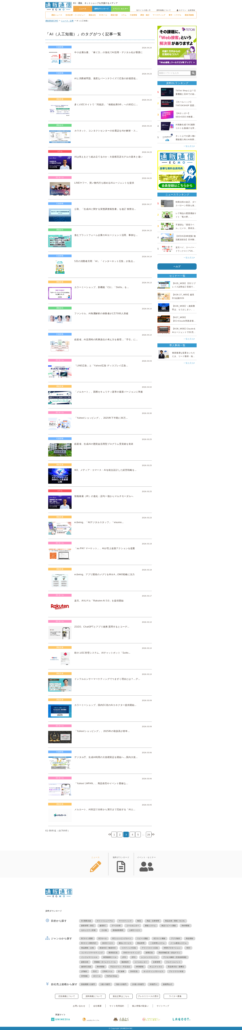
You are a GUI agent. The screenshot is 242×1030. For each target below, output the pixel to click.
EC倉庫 (121, 971)
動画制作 (125, 962)
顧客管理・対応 (87, 926)
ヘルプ (177, 266)
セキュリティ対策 (88, 930)
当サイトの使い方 (143, 10)
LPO (124, 957)
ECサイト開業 (87, 938)
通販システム (150, 926)
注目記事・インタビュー (75, 15)
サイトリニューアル (105, 921)
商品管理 (140, 943)
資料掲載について (163, 10)
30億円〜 (153, 984)
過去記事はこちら (121, 996)
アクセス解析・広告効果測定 (175, 957)
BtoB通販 (185, 926)
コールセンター (132, 926)
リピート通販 (142, 938)
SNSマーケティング (131, 953)
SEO (188, 948)
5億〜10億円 (121, 984)
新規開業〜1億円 (88, 984)
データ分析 (116, 926)
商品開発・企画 (87, 948)
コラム (124, 15)
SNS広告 (134, 971)
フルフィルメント (173, 962)
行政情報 (133, 15)
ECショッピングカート (121, 938)
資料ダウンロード (101, 9)
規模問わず (167, 984)
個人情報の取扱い (140, 1006)
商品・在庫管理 (153, 921)
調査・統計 (144, 15)
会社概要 (97, 1006)
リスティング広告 (129, 948)
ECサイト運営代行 (88, 943)
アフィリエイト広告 (150, 948)
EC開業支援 (86, 921)
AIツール (97, 976)
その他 (104, 930)
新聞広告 (149, 953)
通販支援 (114, 15)
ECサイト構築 (159, 938)
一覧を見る (189, 146)
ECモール (103, 15)
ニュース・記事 (67, 21)
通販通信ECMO (51, 21)
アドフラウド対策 (176, 971)
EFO (133, 957)
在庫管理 (156, 962)
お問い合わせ (79, 1006)
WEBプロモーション (172, 948)
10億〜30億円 (138, 984)
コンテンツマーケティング (92, 953)
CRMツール (107, 971)
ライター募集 (175, 996)
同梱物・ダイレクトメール (105, 962)
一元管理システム (157, 943)
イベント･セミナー (120, 9)
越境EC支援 (86, 967)
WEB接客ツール (109, 957)
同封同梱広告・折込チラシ (169, 953)
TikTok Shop (111, 976)
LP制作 (84, 971)
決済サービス (107, 943)
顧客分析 (84, 962)
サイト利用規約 (117, 1006)
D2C (95, 971)
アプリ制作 (175, 938)
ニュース (82, 9)
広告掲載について (66, 996)
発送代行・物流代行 (108, 948)
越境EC (103, 926)
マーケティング (159, 15)
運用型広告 (113, 953)
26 (148, 835)
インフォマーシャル (89, 957)
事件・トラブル (175, 15)
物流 (139, 921)
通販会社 (92, 15)
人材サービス (134, 930)
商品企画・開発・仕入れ (175, 921)
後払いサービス (125, 943)
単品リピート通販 (168, 926)
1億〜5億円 (105, 984)
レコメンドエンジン (149, 957)
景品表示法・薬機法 (176, 967)
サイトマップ (163, 1006)
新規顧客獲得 (118, 930)
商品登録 (189, 938)
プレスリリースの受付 (148, 996)
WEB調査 (140, 967)
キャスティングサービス (153, 971)
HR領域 (84, 976)
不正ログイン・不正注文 (120, 967)
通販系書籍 (189, 15)
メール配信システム (178, 943)
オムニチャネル (156, 967)
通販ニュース (56, 15)
